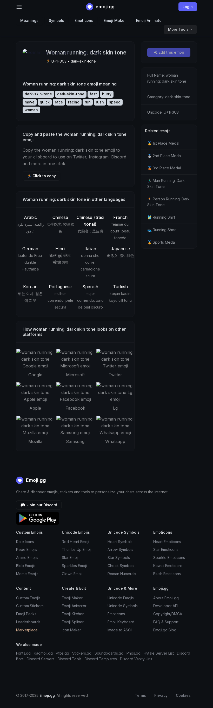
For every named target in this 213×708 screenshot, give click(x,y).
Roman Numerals (122, 573)
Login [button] (188, 6)
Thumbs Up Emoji (76, 549)
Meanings (29, 20)
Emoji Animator (149, 20)
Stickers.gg (81, 653)
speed (115, 102)
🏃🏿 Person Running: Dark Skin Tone (168, 202)
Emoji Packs (26, 614)
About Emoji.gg (166, 598)
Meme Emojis (27, 573)
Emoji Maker (115, 20)
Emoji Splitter (73, 622)
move (30, 102)
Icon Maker (71, 630)
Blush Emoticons (167, 573)
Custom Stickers (30, 606)
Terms (140, 695)
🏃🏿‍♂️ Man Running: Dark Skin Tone (166, 183)
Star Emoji (70, 557)
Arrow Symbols (120, 549)
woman (31, 110)
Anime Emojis (27, 557)
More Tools (179, 29)
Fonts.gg (23, 653)
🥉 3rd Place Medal (164, 168)
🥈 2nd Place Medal (164, 155)
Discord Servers (41, 659)
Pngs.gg (134, 653)
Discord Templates (101, 659)
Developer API (165, 606)
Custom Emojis (28, 598)
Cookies (183, 695)
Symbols (56, 20)
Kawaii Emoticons (168, 565)
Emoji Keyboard (121, 622)
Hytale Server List (159, 653)
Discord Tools (70, 659)
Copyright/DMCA (167, 614)
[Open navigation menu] (19, 6)
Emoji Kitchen (73, 614)
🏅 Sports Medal (161, 242)
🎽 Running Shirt (161, 217)
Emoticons (84, 20)
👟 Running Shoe (162, 229)
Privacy (161, 695)
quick (45, 102)
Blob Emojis (26, 565)
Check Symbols (121, 565)
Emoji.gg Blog (164, 630)
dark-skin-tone (38, 94)
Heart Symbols (120, 541)
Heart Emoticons (167, 541)
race (59, 102)
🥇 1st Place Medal (163, 143)
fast (93, 94)
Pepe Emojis (26, 549)
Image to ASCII (120, 630)
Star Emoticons (165, 549)
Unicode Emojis (121, 598)
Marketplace (27, 630)
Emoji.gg (35, 480)
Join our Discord (41, 505)
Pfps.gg (62, 653)
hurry (106, 94)
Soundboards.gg (109, 653)
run (88, 102)
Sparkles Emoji (74, 565)
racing (73, 102)
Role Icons (25, 541)
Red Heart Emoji (75, 541)
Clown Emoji (72, 573)
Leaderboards (28, 622)
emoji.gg (105, 6)
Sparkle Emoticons (169, 557)
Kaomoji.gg (43, 653)
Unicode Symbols (123, 606)
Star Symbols (119, 557)
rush (100, 102)
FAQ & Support (165, 622)
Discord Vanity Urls (136, 659)
